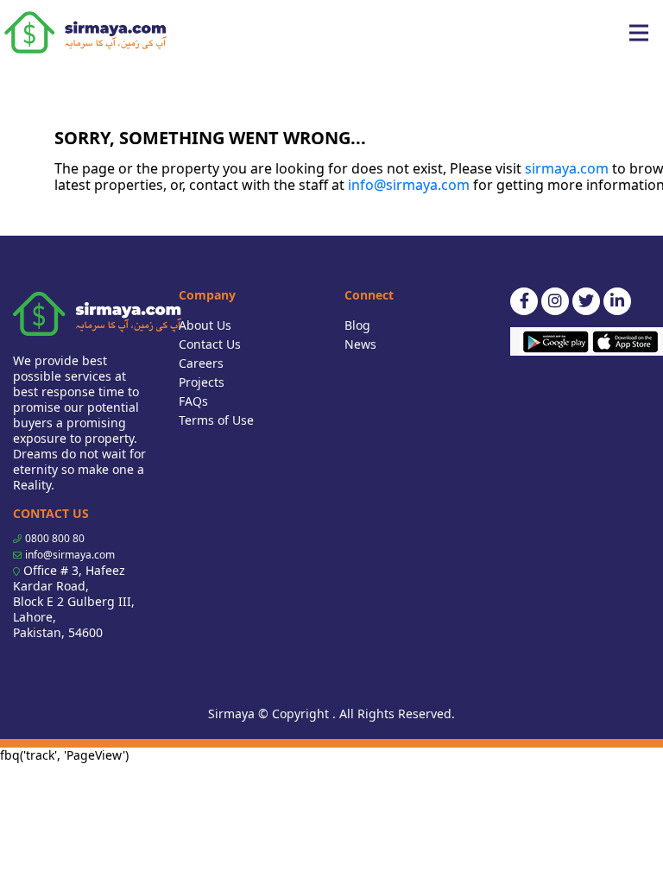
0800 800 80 (55, 538)
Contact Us (210, 344)
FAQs (193, 401)
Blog (357, 325)
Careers (201, 363)
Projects (201, 382)
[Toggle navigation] (639, 33)
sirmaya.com (567, 168)
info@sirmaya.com (409, 184)
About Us (205, 325)
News (360, 344)
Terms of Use (216, 420)
